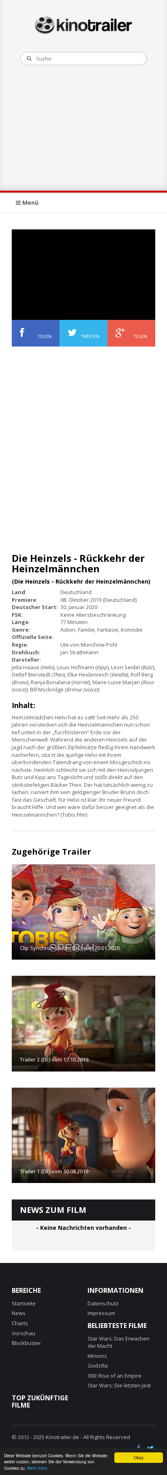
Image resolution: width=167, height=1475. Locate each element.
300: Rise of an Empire (114, 1375)
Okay (138, 1457)
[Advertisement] (83, 126)
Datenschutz (103, 1303)
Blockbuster (26, 1343)
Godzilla (98, 1365)
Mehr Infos (37, 1468)
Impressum (101, 1313)
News (19, 1313)
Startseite (24, 1303)
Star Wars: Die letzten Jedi (119, 1385)
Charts (20, 1323)
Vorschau (23, 1333)
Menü (30, 202)
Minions (97, 1355)
